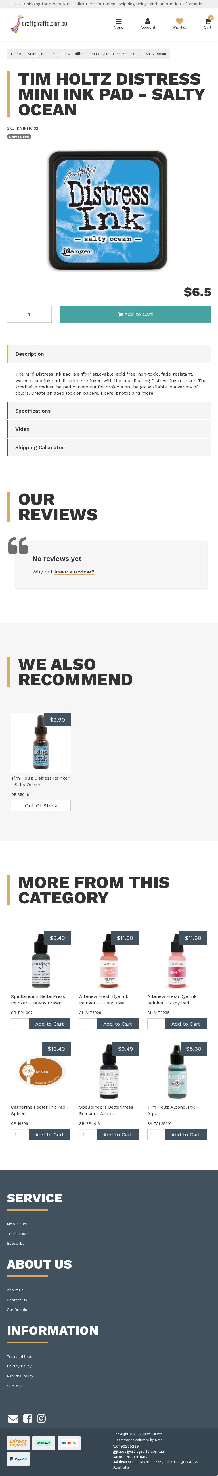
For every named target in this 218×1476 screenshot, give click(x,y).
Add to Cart (138, 314)
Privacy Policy (19, 1366)
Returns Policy (20, 1376)
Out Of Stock (41, 806)
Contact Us (17, 1300)
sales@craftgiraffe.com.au (140, 1451)
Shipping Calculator (39, 447)
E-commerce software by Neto (137, 1440)
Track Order (17, 1234)
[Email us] (13, 1417)
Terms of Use (19, 1356)
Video (22, 429)
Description (29, 354)
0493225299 (127, 1446)
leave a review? (74, 571)
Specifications (33, 411)
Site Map (15, 1386)
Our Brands (17, 1310)
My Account (17, 1224)
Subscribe (16, 1243)
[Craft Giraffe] (38, 24)
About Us (15, 1290)
